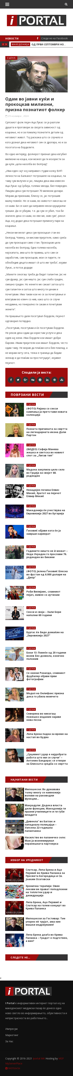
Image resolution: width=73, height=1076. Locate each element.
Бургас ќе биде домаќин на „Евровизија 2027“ (45, 634)
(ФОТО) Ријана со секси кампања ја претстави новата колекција (46, 411)
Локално (18, 44)
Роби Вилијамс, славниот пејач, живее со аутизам (43, 593)
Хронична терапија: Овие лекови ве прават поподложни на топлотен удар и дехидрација (46, 890)
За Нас (9, 1041)
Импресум (11, 1029)
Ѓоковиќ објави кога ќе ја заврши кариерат (43, 532)
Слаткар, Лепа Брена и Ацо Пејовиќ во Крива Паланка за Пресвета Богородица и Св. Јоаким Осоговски (45, 874)
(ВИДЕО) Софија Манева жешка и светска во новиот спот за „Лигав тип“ (45, 452)
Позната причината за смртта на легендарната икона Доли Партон (46, 432)
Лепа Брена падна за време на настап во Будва (47, 735)
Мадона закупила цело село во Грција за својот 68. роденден (45, 472)
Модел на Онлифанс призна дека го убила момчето (45, 695)
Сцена (11, 57)
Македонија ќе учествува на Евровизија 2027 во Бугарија (45, 511)
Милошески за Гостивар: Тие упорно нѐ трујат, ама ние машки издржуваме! (45, 921)
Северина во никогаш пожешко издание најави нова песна (43, 716)
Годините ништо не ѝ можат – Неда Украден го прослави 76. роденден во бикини (47, 554)
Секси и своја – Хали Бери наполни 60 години (43, 613)
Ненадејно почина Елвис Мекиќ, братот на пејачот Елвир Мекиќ (43, 493)
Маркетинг (11, 1035)
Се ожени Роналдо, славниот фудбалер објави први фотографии (45, 676)
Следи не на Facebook (54, 38)
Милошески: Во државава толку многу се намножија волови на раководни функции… (42, 794)
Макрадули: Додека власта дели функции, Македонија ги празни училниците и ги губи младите (45, 810)
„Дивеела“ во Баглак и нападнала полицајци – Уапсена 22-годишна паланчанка (41, 826)
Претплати (13, 1068)
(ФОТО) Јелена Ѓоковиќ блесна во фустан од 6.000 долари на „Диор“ (47, 574)
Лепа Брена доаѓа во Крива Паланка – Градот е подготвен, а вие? (47, 938)
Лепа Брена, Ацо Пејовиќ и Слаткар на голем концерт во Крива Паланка (46, 905)
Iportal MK (39, 1058)
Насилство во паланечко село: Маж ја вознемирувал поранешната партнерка (45, 840)
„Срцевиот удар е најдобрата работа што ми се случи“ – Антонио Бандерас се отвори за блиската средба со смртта (47, 759)
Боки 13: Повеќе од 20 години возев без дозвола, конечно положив (46, 655)
